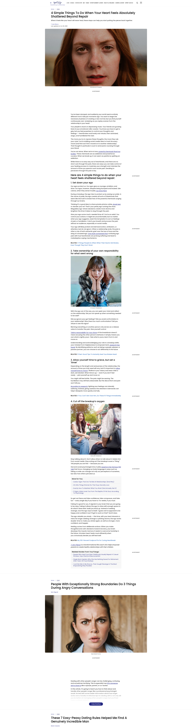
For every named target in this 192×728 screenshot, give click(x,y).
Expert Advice (129, 3)
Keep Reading (96, 704)
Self (84, 3)
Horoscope (78, 3)
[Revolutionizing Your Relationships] (58, 2)
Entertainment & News (96, 3)
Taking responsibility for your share (84, 332)
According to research (79, 386)
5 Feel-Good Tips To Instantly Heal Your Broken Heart (97, 354)
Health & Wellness (109, 3)
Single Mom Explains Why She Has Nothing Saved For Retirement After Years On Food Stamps (95, 560)
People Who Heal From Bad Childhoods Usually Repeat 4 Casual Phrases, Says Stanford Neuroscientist (95, 555)
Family (87, 3)
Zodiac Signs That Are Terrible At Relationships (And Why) (93, 482)
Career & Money (119, 3)
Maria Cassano (55, 726)
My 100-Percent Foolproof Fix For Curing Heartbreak (96, 540)
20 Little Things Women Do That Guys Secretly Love (91, 485)
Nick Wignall (54, 592)
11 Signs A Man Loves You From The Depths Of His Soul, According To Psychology (96, 492)
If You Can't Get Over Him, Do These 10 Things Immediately (99, 396)
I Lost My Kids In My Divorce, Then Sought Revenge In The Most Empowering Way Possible (95, 564)
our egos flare (101, 191)
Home (52, 9)
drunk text (117, 204)
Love (68, 3)
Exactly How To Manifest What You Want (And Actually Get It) (95, 488)
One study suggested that (98, 234)
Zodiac (72, 3)
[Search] (137, 2)
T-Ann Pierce (54, 24)
